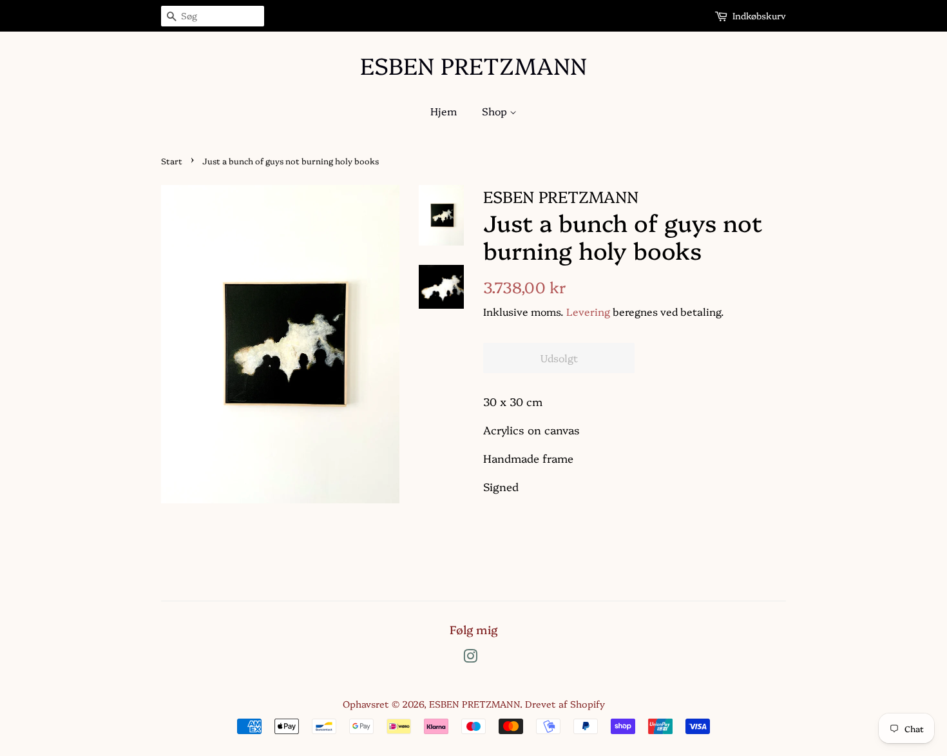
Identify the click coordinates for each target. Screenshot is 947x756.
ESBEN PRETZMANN (473, 65)
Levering (588, 311)
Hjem (443, 111)
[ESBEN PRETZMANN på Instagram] (470, 658)
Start (171, 160)
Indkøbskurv (759, 15)
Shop (496, 111)
